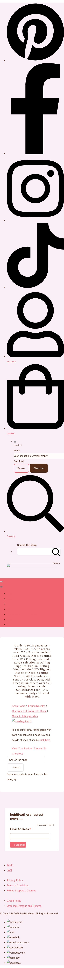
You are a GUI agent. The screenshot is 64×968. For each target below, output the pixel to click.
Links (10, 619)
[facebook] (35, 153)
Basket (21, 468)
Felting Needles (36, 705)
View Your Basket (22, 748)
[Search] (56, 551)
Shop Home (18, 705)
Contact (11, 603)
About (10, 598)
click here (44, 740)
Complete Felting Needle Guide (29, 711)
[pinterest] (35, 60)
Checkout (38, 468)
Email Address (20, 829)
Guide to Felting (15, 609)
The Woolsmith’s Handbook (22, 614)
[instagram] (35, 220)
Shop (10, 593)
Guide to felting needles (25, 716)
